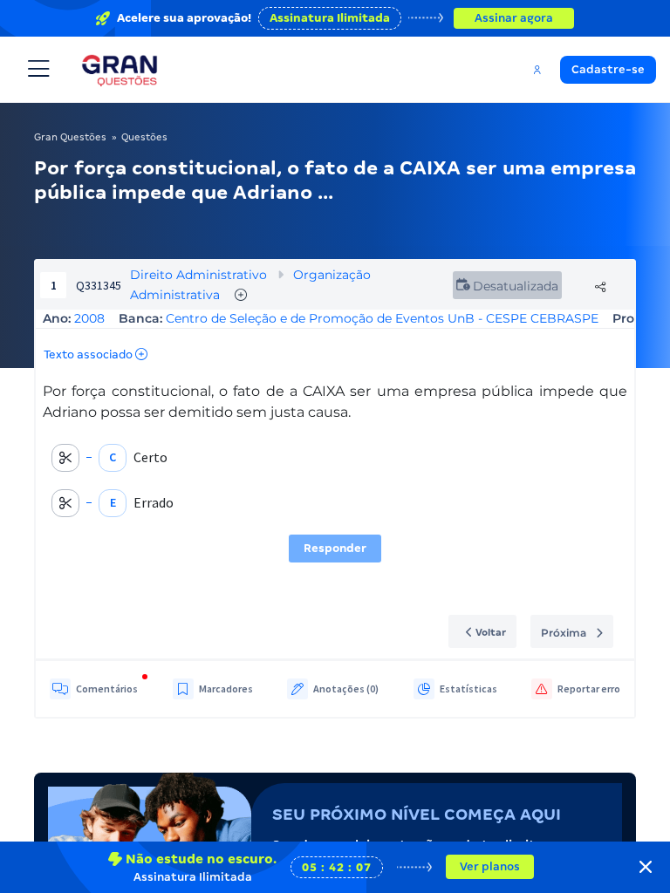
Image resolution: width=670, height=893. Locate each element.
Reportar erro (588, 688)
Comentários (107, 688)
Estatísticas (468, 688)
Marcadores (226, 688)
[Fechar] (646, 867)
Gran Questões (70, 137)
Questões (144, 137)
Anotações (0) (346, 688)
